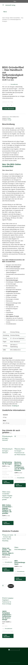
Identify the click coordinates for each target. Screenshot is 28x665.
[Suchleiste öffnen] (23, 6)
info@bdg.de (15, 405)
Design (7, 17)
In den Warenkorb (9, 108)
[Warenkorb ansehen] (26, 6)
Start (3, 17)
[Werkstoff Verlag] (8, 6)
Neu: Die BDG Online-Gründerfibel (11, 165)
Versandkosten (14, 84)
